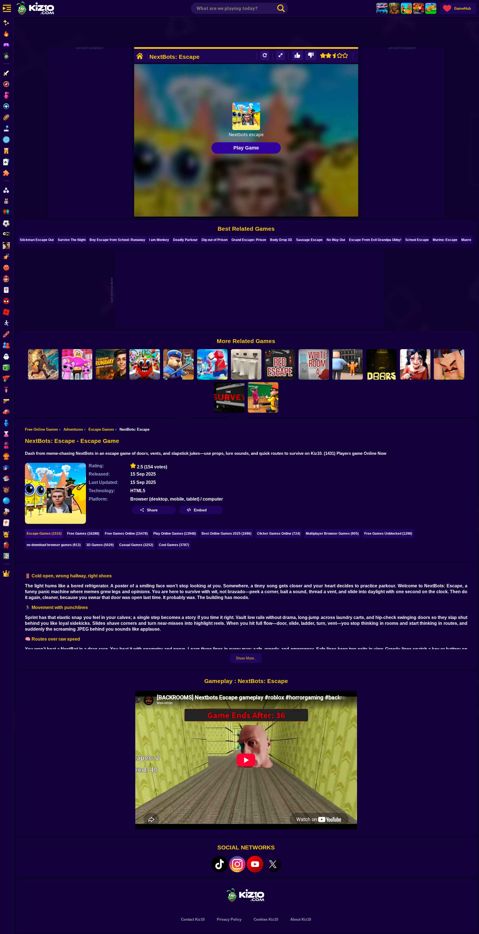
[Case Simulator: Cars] (382, 8)
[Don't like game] (310, 55)
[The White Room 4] (314, 364)
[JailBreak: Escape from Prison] (347, 364)
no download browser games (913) (54, 545)
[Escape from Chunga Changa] (394, 8)
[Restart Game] (264, 55)
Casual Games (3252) (136, 545)
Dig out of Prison (215, 240)
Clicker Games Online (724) (278, 533)
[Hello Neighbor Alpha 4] (449, 364)
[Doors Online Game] (381, 364)
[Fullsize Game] (280, 55)
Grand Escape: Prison (248, 240)
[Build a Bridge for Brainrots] (406, 8)
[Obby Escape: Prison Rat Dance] (178, 364)
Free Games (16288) (83, 533)
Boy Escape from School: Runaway (117, 240)
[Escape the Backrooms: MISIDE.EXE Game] (415, 364)
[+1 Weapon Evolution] (430, 8)
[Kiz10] (44, 9)
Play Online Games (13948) (174, 533)
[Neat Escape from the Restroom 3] (246, 364)
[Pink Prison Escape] (77, 364)
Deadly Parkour (185, 240)
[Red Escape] (280, 364)
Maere (466, 240)
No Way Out (336, 240)
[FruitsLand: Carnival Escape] (144, 364)
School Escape (417, 240)
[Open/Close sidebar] (6, 8)
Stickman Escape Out (37, 240)
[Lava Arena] (418, 8)
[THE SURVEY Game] (229, 397)
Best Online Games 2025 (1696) (226, 533)
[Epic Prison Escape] (43, 364)
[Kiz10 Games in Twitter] (272, 864)
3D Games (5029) (100, 545)
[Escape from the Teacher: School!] (263, 397)
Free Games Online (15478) (126, 533)
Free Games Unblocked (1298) (388, 533)
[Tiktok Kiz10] (219, 864)
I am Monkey (159, 240)
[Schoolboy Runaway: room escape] (111, 364)
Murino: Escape (445, 240)
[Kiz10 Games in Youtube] (255, 864)
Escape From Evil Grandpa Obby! (375, 240)
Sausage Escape (309, 240)
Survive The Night (72, 240)
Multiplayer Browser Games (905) (332, 533)
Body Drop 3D (281, 240)
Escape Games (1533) (44, 533)
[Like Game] (297, 55)
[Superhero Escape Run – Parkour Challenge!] (212, 364)
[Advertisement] (246, 31)
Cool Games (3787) (174, 545)
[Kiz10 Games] (246, 894)
